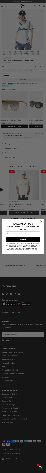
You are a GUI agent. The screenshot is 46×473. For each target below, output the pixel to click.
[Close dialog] (41, 221)
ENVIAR (23, 239)
